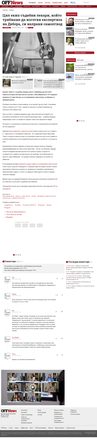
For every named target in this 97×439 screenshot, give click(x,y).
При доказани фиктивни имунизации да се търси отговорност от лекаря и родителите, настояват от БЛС (53, 85)
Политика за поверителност (59, 417)
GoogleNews (8, 205)
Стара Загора (25, 196)
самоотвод (6, 198)
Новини (5, 10)
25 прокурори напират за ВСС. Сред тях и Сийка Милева (83, 41)
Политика (18, 6)
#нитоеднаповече (8, 196)
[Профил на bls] (7, 314)
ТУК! (34, 270)
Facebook (25, 205)
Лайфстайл (57, 3)
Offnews (32, 3)
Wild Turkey (71, 265)
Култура (81, 6)
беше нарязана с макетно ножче (21, 131)
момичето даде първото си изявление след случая (38, 164)
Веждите (9, 217)
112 (50, 6)
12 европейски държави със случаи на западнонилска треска (84, 67)
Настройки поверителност (59, 421)
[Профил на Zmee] (7, 298)
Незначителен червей (74, 276)
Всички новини (80, 53)
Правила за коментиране (58, 413)
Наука (47, 3)
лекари (33, 196)
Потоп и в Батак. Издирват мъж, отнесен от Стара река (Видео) (84, 31)
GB (13, 278)
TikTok (32, 205)
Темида (44, 6)
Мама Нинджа (59, 428)
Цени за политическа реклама (25, 418)
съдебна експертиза (18, 198)
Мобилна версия (26, 423)
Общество (27, 6)
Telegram (7, 207)
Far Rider (15, 337)
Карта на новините (74, 411)
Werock (50, 428)
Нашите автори (72, 6)
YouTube (17, 205)
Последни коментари (78, 262)
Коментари (10, 261)
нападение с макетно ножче (46, 196)
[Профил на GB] (7, 281)
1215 (68, 286)
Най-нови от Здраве (13, 77)
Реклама (24, 412)
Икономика (36, 6)
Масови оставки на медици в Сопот (19, 82)
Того (14, 354)
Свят (11, 6)
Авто (66, 3)
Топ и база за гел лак (14, 214)
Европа (88, 6)
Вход (39, 410)
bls (13, 311)
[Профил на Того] (7, 358)
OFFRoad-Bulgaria (40, 428)
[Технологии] (73, 3)
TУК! (25, 268)
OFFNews (6, 27)
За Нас (40, 415)
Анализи (56, 6)
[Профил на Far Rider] (7, 341)
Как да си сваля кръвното (15, 212)
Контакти (24, 410)
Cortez (69, 282)
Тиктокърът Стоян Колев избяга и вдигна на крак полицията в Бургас (83, 22)
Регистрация (42, 412)
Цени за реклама (26, 415)
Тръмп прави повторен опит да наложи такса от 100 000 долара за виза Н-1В (78, 277)
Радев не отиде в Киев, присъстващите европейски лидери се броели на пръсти (79, 267)
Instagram (41, 205)
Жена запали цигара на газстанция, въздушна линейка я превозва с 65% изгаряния (84, 78)
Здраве (63, 6)
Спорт (40, 3)
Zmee (14, 294)
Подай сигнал (70, 428)
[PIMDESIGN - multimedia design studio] (89, 433)
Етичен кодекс (75, 414)
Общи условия (59, 410)
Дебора (18, 196)
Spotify (49, 205)
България (5, 6)
